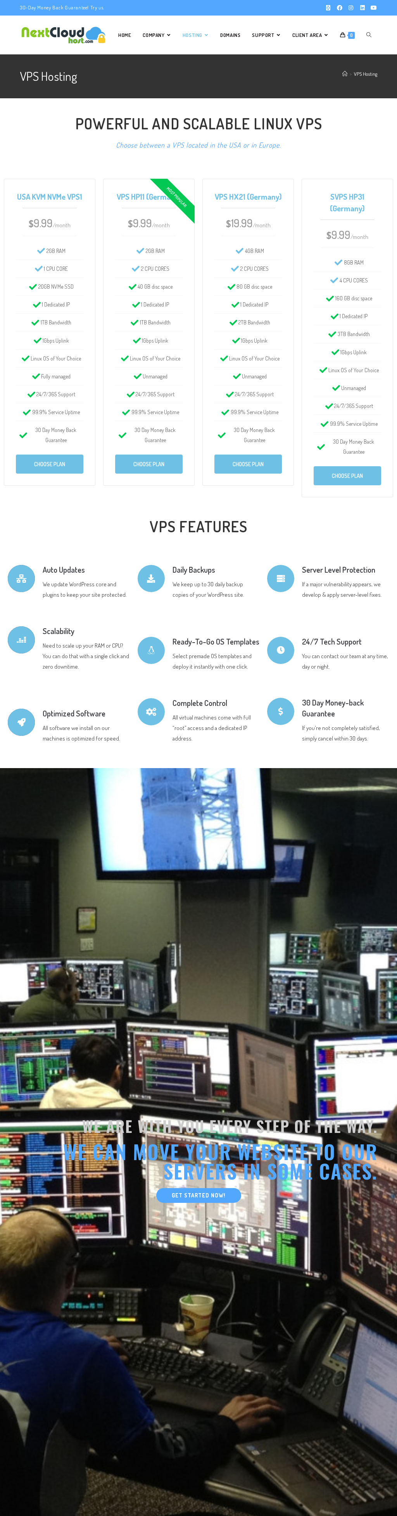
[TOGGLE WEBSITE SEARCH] (369, 35)
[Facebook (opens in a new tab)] (339, 8)
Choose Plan (49, 464)
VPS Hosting (365, 74)
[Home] (344, 74)
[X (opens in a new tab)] (328, 8)
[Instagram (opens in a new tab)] (351, 8)
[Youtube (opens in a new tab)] (372, 8)
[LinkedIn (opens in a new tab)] (362, 8)
